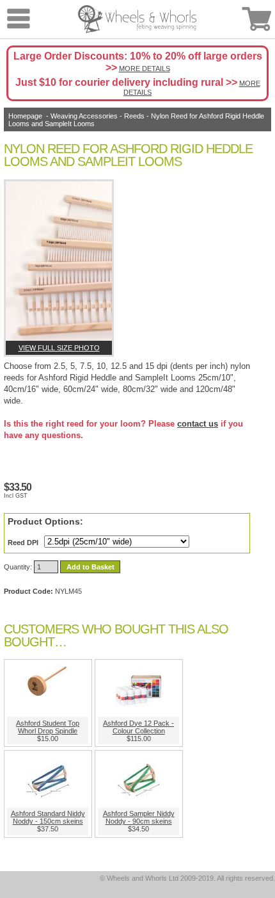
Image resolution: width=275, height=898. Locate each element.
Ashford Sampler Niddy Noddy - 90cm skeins (139, 817)
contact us (197, 424)
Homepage (25, 116)
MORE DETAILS (144, 68)
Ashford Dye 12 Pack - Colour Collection (138, 727)
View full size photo (59, 348)
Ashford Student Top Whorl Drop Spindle (47, 727)
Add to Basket (90, 567)
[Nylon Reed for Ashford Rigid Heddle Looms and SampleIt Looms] (59, 261)
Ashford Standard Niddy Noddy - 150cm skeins (48, 817)
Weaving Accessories (84, 116)
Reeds (134, 116)
